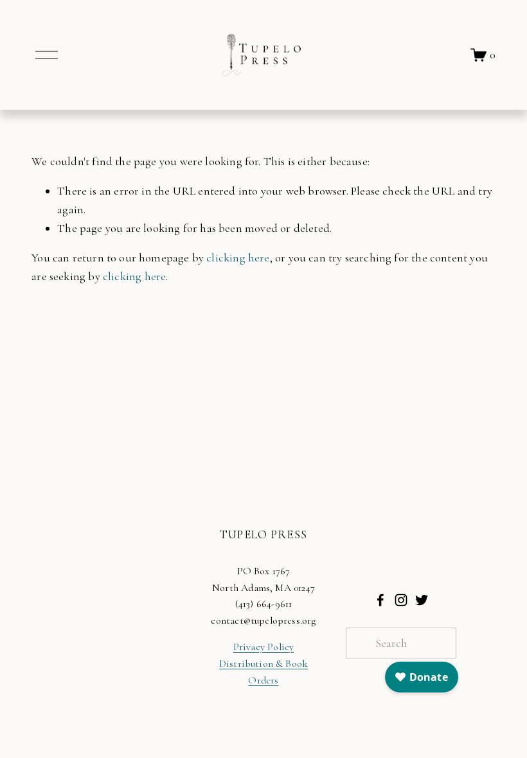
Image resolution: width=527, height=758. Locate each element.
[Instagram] (401, 600)
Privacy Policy (263, 646)
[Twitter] (421, 600)
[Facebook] (380, 600)
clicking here (237, 258)
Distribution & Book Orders (263, 672)
